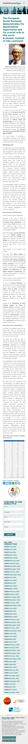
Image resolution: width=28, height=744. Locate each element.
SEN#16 (12, 650)
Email (5, 506)
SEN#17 (11, 647)
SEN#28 (10, 617)
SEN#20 (10, 639)
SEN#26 (12, 622)
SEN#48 (11, 560)
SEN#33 (11, 603)
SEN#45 (12, 569)
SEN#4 (10, 684)
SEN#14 (11, 656)
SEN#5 (12, 681)
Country (6, 526)
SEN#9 (11, 670)
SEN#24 (11, 628)
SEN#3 (10, 687)
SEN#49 (10, 558)
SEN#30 (10, 611)
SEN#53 (10, 546)
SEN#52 (10, 549)
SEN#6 (11, 678)
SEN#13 (12, 659)
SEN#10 (10, 667)
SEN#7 (11, 675)
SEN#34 (12, 600)
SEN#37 (11, 591)
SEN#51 (10, 552)
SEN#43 (12, 575)
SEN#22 (10, 633)
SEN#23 (12, 631)
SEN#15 (12, 653)
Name (5, 516)
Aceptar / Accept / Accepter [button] (9, 737)
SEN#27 (11, 619)
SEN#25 (12, 625)
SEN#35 (12, 597)
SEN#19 (10, 642)
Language (7, 512)
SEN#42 (10, 577)
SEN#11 (10, 664)
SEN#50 (10, 555)
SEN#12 (10, 661)
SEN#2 (10, 689)
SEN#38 (10, 589)
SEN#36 (11, 594)
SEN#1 (11, 692)
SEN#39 (10, 586)
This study (5, 328)
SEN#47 (11, 563)
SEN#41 (10, 580)
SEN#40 (10, 583)
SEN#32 (12, 605)
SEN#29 (10, 614)
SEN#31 (10, 608)
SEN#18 (11, 645)
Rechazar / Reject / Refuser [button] (9, 740)
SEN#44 (11, 572)
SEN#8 (11, 673)
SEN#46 (12, 566)
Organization (7, 521)
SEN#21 (10, 636)
